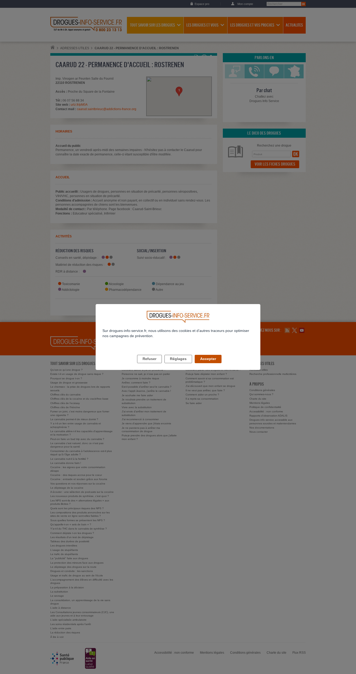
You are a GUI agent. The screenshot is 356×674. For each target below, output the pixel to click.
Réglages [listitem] (178, 359)
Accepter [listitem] (208, 359)
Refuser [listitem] (149, 359)
